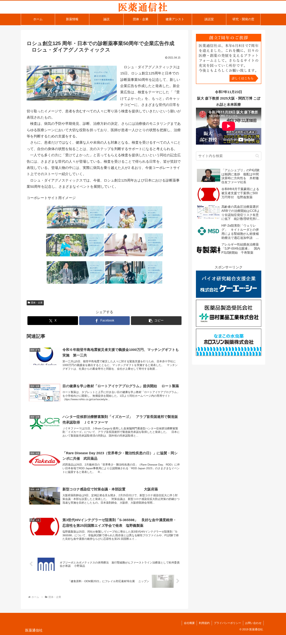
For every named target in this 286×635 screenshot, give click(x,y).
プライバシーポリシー (227, 623)
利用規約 (204, 623)
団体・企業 (37, 302)
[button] (156, 320)
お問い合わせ (253, 623)
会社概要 (189, 623)
